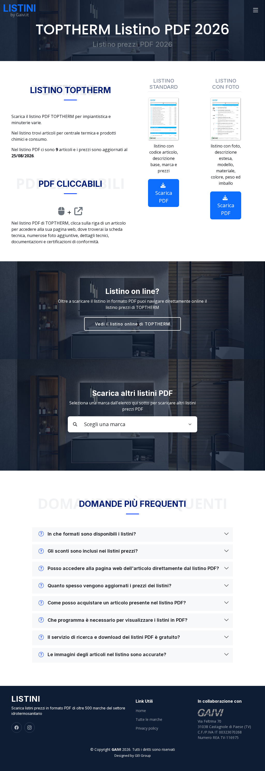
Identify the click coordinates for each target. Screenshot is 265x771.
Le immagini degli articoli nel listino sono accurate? (107, 654)
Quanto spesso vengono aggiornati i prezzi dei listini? (109, 585)
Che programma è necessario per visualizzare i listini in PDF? (117, 620)
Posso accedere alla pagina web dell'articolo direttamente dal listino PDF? (133, 568)
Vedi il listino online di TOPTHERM (132, 324)
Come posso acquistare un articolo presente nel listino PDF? (117, 602)
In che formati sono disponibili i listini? (92, 534)
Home (141, 711)
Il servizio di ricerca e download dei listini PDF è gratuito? (114, 637)
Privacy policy (147, 728)
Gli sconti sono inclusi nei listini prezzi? (93, 551)
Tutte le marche (149, 719)
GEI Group (143, 755)
